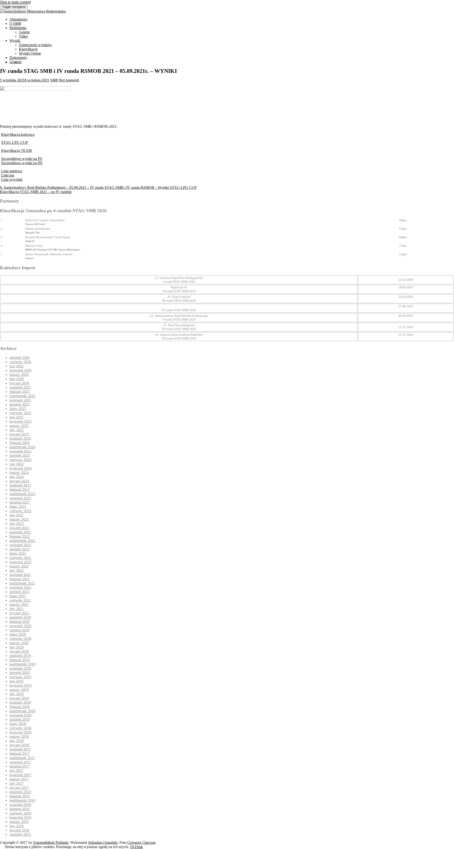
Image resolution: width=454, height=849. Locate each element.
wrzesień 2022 (20, 545)
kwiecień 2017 (20, 775)
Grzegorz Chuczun (141, 842)
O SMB (15, 24)
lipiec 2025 (17, 409)
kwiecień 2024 (20, 468)
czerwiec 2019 (20, 677)
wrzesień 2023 (20, 498)
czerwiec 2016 (20, 813)
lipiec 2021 (17, 596)
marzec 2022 (19, 566)
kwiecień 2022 (20, 562)
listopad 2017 (19, 754)
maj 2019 (16, 681)
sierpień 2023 (19, 502)
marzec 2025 (19, 426)
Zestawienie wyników (35, 45)
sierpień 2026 (19, 358)
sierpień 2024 (19, 455)
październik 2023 (22, 494)
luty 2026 (16, 379)
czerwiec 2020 (20, 639)
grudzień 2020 (20, 617)
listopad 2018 (19, 707)
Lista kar (7, 175)
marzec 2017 (19, 779)
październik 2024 (22, 447)
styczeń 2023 (19, 528)
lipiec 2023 (17, 507)
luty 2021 (16, 609)
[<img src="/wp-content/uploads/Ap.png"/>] (11, 62)
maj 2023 (16, 515)
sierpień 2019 (19, 673)
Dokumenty (18, 58)
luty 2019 (16, 694)
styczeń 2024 (19, 481)
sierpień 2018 (19, 719)
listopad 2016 (19, 796)
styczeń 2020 (19, 651)
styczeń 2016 (19, 830)
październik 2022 (22, 541)
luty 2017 (16, 783)
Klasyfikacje (28, 49)
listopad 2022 (19, 536)
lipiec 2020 (17, 634)
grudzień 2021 (20, 575)
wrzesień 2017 (20, 762)
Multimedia (17, 28)
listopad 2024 (19, 443)
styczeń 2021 (19, 613)
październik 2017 (22, 758)
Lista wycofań (11, 179)
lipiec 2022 (17, 553)
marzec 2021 (19, 605)
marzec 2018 (19, 737)
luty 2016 (16, 826)
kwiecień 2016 (20, 817)
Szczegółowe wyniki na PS (21, 159)
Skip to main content (15, 2)
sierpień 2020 (19, 630)
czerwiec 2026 (20, 362)
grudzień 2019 (20, 656)
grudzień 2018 (20, 702)
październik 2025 (22, 396)
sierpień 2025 (19, 404)
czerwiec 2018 (20, 728)
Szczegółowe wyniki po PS (21, 163)
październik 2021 (22, 583)
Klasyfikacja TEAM (16, 151)
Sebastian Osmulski (103, 842)
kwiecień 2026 (20, 370)
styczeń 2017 (19, 788)
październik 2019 (22, 664)
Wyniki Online (30, 53)
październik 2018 (22, 711)
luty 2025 (16, 430)
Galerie (24, 32)
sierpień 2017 (19, 766)
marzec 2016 (19, 822)
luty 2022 (16, 570)
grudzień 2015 (20, 834)
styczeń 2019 (19, 698)
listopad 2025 (19, 392)
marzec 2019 (19, 690)
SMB (54, 80)
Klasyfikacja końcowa (18, 134)
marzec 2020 (19, 643)
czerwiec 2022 (20, 558)
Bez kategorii (69, 80)
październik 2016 (22, 800)
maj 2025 (16, 417)
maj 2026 (16, 366)
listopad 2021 (19, 579)
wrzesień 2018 (20, 715)
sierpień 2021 (19, 592)
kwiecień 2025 (20, 421)
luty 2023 (16, 524)
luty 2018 (16, 741)
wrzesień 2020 (20, 626)
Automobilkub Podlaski (50, 842)
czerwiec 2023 (20, 511)
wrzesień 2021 (20, 587)
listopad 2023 (19, 490)
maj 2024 (16, 464)
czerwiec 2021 (20, 600)
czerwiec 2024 (20, 460)
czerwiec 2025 (20, 413)
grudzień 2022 (20, 532)
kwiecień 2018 (20, 732)
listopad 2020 (19, 622)
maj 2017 (16, 771)
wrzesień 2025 (20, 400)
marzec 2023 (19, 519)
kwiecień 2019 (20, 685)
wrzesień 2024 (20, 451)
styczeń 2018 (19, 745)
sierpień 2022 (19, 549)
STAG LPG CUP (14, 143)
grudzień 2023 (20, 485)
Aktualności (18, 19)
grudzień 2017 (20, 749)
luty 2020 (16, 647)
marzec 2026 (19, 375)
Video (23, 36)
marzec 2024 (19, 473)
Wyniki (14, 41)
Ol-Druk (136, 847)
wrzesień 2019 (20, 668)
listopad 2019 (19, 660)
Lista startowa (11, 171)
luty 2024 (16, 477)
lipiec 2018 (17, 724)
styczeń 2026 (19, 383)
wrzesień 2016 (20, 805)
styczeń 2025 (19, 434)
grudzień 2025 (20, 387)
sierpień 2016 (19, 809)
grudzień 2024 (20, 438)
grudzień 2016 (20, 792)
